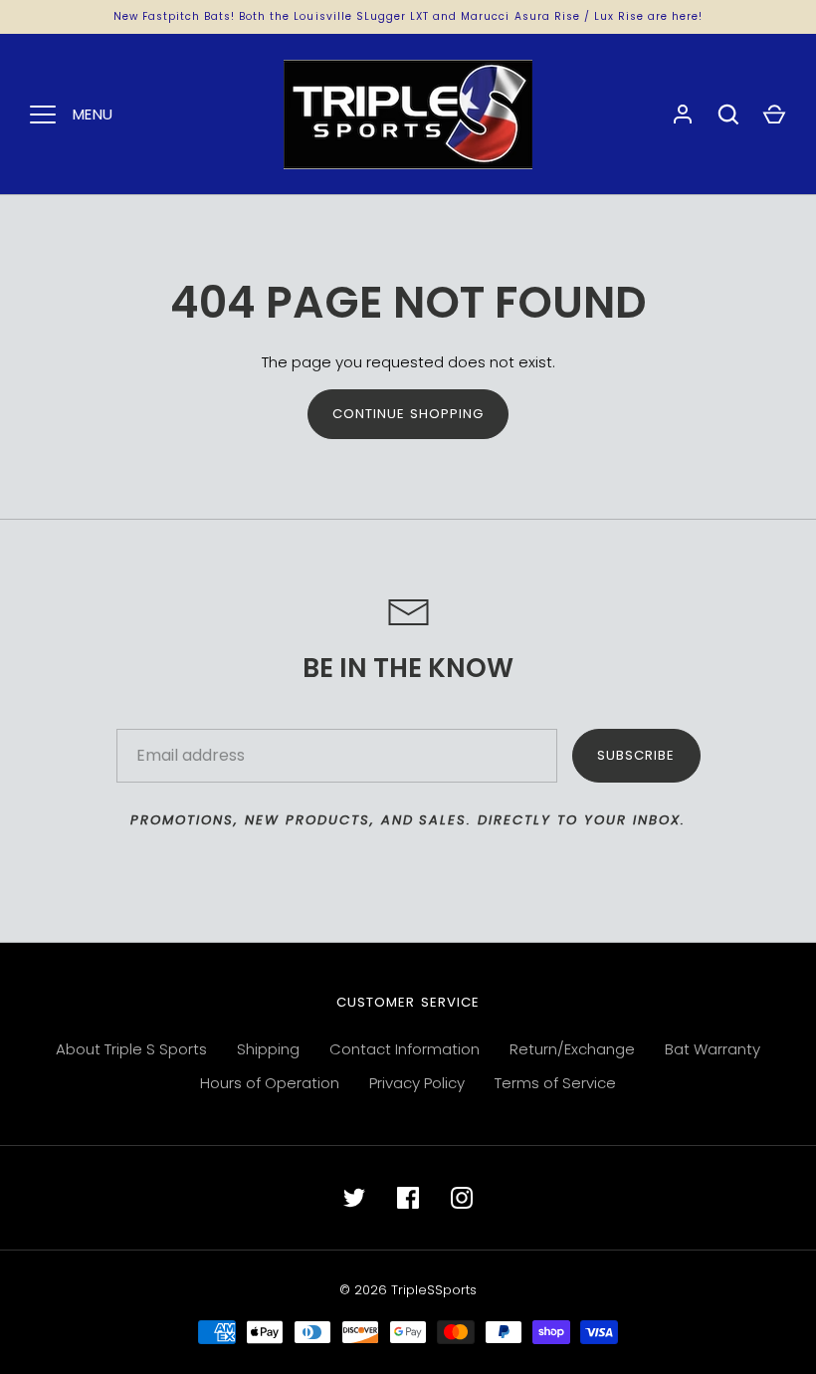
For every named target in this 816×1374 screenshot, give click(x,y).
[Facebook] (408, 1198)
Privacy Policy (417, 1082)
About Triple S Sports (131, 1048)
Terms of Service (555, 1082)
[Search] (728, 114)
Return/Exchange (572, 1048)
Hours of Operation (269, 1082)
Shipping (268, 1048)
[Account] (683, 114)
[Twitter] (354, 1198)
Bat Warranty (712, 1048)
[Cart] (774, 114)
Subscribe (636, 755)
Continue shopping (408, 413)
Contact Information (404, 1048)
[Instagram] (462, 1198)
